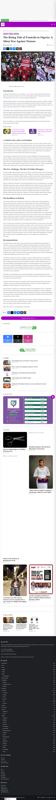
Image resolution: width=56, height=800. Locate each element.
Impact (3, 673)
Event (3, 665)
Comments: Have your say (28, 318)
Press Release (5, 749)
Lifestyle (4, 738)
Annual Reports (6, 675)
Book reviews (3, 787)
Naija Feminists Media (8, 45)
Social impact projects (5, 778)
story (12, 306)
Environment (5, 728)
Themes (17, 30)
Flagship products (4, 788)
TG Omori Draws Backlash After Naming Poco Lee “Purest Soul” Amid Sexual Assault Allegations (8, 627)
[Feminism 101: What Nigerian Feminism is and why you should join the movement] (7, 385)
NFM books (5, 711)
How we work (3, 761)
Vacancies (5, 703)
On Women (16, 33)
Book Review (4, 663)
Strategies (3, 772)
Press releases (3, 777)
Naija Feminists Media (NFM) (9, 30)
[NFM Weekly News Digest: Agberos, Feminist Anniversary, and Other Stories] (33, 131)
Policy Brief (4, 707)
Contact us (53, 797)
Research (4, 686)
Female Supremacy (6, 730)
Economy (5, 722)
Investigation (4, 680)
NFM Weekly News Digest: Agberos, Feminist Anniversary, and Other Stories (45, 131)
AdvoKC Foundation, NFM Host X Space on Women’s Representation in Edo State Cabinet (40, 597)
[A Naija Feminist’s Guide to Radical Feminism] (7, 379)
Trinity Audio (16, 86)
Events (3, 667)
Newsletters (3, 775)
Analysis (4, 682)
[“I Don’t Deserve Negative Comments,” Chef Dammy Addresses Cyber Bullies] (41, 472)
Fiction (4, 696)
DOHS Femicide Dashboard (15, 105)
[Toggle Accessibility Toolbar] (53, 397)
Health (4, 734)
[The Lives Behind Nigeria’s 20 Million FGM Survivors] (15, 440)
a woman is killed (29, 94)
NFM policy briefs (4, 790)
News (4, 701)
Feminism (21, 30)
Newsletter (4, 688)
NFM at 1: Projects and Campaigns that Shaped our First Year (25, 366)
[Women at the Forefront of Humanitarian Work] (15, 506)
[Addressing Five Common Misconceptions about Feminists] (7, 374)
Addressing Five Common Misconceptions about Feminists (24, 372)
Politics (4, 747)
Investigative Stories (7, 684)
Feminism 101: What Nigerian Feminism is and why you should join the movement (29, 383)
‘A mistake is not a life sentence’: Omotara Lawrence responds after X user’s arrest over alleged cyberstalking (14, 599)
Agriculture (5, 717)
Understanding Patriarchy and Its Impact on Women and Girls (25, 360)
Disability (5, 720)
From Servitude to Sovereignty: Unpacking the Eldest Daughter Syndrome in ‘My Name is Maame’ (19, 131)
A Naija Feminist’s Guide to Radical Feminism (21, 377)
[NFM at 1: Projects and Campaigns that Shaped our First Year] (7, 368)
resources (3, 709)
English (9, 798)
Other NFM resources (5, 791)
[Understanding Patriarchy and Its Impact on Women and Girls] (7, 362)
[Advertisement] (28, 9)
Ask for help (3, 785)
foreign (3, 671)
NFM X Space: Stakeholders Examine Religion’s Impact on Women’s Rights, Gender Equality (28, 20)
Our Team (3, 759)
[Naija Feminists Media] (2, 24)
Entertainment (5, 726)
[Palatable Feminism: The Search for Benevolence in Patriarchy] (41, 438)
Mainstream (5, 741)
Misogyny (5, 743)
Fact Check (5, 692)
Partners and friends (4, 762)
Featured (10, 33)
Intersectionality (5, 678)
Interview (5, 699)
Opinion (3, 705)
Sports (4, 751)
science (4, 713)
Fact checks (3, 774)
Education (5, 724)
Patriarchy (5, 745)
